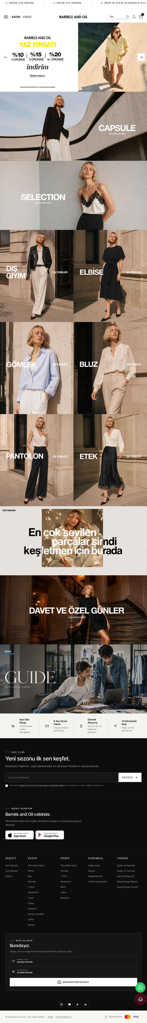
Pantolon (32, 908)
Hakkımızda (94, 865)
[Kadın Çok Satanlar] (73, 540)
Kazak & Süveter (36, 914)
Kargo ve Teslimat (126, 870)
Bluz (30, 876)
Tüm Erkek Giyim (68, 865)
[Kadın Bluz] (110, 368)
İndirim (8, 876)
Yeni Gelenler (11, 865)
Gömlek (32, 881)
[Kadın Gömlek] (37, 368)
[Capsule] (73, 126)
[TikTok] (77, 1004)
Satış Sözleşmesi (125, 876)
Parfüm (31, 925)
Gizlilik (50, 1017)
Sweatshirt (33, 892)
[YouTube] (69, 1004)
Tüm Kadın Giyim (36, 865)
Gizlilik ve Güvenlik (97, 881)
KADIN (16, 17)
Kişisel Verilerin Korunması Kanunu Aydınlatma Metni (42, 785)
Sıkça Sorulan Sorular (127, 887)
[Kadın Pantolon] (37, 460)
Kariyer (91, 870)
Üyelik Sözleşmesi (126, 865)
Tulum (31, 898)
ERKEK (27, 17)
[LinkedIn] (85, 1004)
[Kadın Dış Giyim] (37, 276)
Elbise (31, 870)
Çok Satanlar (11, 870)
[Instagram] (61, 1004)
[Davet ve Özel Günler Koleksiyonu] (73, 609)
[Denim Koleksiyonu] (73, 678)
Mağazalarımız (95, 876)
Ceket (31, 903)
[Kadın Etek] (110, 460)
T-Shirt (31, 887)
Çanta (31, 919)
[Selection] (73, 195)
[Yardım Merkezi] (140, 999)
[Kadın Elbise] (110, 276)
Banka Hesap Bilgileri (127, 881)
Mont (63, 887)
